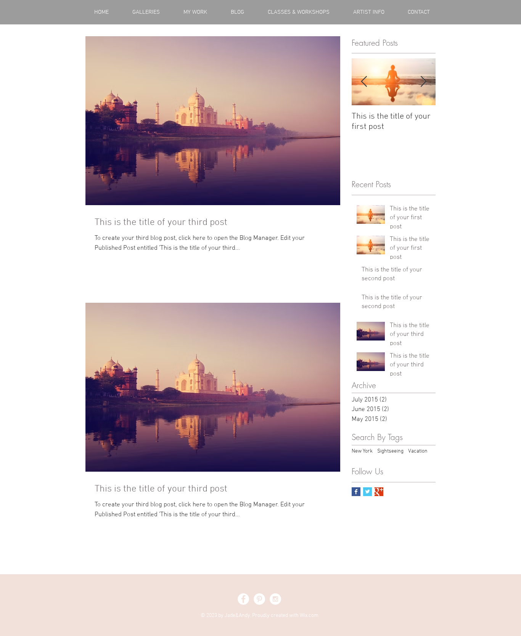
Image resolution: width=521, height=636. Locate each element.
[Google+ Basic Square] (379, 491)
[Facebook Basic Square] (356, 491)
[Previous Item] (363, 82)
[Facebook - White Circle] (243, 599)
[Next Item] (423, 82)
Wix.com (309, 615)
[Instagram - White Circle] (275, 599)
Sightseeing (390, 451)
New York (362, 451)
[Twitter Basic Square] (367, 491)
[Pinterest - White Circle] (259, 599)
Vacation (418, 451)
